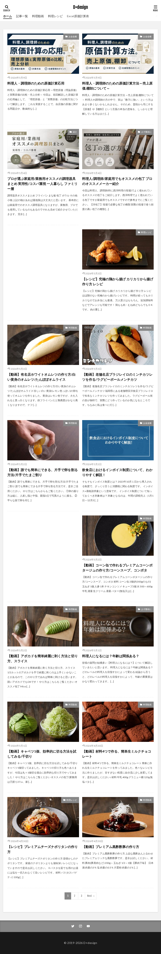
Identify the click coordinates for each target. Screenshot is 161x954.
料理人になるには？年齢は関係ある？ (110, 656)
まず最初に (146, 132)
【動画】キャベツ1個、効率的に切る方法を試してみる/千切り (41, 753)
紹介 (75, 132)
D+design (80, 7)
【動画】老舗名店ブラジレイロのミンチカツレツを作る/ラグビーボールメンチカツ (117, 376)
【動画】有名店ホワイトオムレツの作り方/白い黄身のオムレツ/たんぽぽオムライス (41, 376)
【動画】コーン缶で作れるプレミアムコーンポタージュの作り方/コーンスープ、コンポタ (117, 567)
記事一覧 (22, 16)
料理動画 (38, 16)
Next (89, 895)
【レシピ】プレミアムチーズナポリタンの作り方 (42, 849)
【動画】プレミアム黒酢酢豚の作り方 (110, 847)
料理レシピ (55, 16)
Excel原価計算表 (78, 16)
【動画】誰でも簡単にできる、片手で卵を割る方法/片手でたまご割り (42, 472)
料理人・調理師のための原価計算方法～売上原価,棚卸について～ (117, 85)
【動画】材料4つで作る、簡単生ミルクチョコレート (116, 753)
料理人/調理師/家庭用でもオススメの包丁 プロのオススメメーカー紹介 (117, 181)
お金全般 (73, 36)
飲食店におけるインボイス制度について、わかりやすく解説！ (117, 472)
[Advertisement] (43, 261)
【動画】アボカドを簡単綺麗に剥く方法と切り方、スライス (42, 658)
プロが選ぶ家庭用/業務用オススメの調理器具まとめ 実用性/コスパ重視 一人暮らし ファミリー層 (42, 184)
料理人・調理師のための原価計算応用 (35, 83)
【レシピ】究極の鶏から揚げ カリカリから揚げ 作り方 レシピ (117, 281)
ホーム (7, 16)
